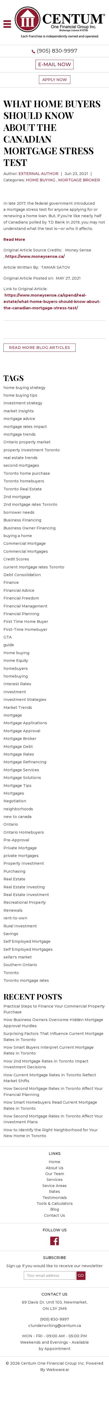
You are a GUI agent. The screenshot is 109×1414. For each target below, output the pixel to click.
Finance (11, 582)
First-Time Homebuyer (25, 629)
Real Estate (14, 879)
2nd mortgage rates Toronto (30, 504)
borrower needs (18, 512)
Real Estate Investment (26, 894)
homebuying (15, 676)
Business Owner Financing (29, 528)
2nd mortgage (16, 496)
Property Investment (23, 863)
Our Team (54, 1173)
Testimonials (54, 1197)
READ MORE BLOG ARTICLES (39, 347)
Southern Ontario (20, 964)
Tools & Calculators (55, 1203)
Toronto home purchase (26, 473)
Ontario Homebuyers (23, 832)
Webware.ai (57, 1369)
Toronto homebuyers (23, 481)
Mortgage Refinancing (24, 762)
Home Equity (15, 660)
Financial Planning (21, 613)
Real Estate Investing (24, 887)
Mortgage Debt (18, 746)
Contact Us (54, 1215)
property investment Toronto (31, 450)
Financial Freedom (21, 598)
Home (54, 1161)
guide (8, 644)
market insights (18, 411)
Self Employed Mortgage (27, 941)
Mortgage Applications (25, 723)
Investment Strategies (24, 699)
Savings (10, 933)
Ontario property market (27, 442)
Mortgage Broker (79, 180)
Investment (14, 691)
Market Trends (17, 707)
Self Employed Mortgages (28, 949)
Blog (54, 1209)
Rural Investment (20, 926)
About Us (54, 1168)
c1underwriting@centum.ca (54, 1325)
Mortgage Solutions (22, 777)
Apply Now (54, 79)
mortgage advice (19, 418)
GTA (7, 637)
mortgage (12, 715)
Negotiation (14, 801)
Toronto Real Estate (22, 489)
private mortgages (21, 855)
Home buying (40, 180)
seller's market (17, 957)
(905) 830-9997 (57, 51)
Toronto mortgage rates (26, 980)
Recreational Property (24, 902)
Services (55, 1179)
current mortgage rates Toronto (33, 567)
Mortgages (13, 793)
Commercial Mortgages (25, 551)
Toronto (11, 972)
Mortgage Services (21, 770)
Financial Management (25, 606)
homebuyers (15, 668)
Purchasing (14, 871)
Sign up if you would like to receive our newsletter (54, 1265)
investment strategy (22, 403)
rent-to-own (15, 918)
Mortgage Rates (18, 754)
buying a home (17, 535)
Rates (54, 1191)
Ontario (10, 824)
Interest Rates (17, 684)
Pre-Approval (16, 840)
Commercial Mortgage (24, 543)
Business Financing (22, 520)
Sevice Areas (54, 1185)
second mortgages (21, 465)
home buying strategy (24, 387)
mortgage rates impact (25, 426)
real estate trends (20, 457)
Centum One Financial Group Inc (52, 1363)
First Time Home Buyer (25, 621)
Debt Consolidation (22, 574)
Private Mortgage (20, 848)
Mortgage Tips (17, 785)
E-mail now (54, 64)
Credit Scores (16, 559)
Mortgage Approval (21, 731)
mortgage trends (19, 434)
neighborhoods (18, 809)
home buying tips (20, 395)
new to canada (17, 816)
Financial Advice (18, 590)
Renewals (12, 910)
